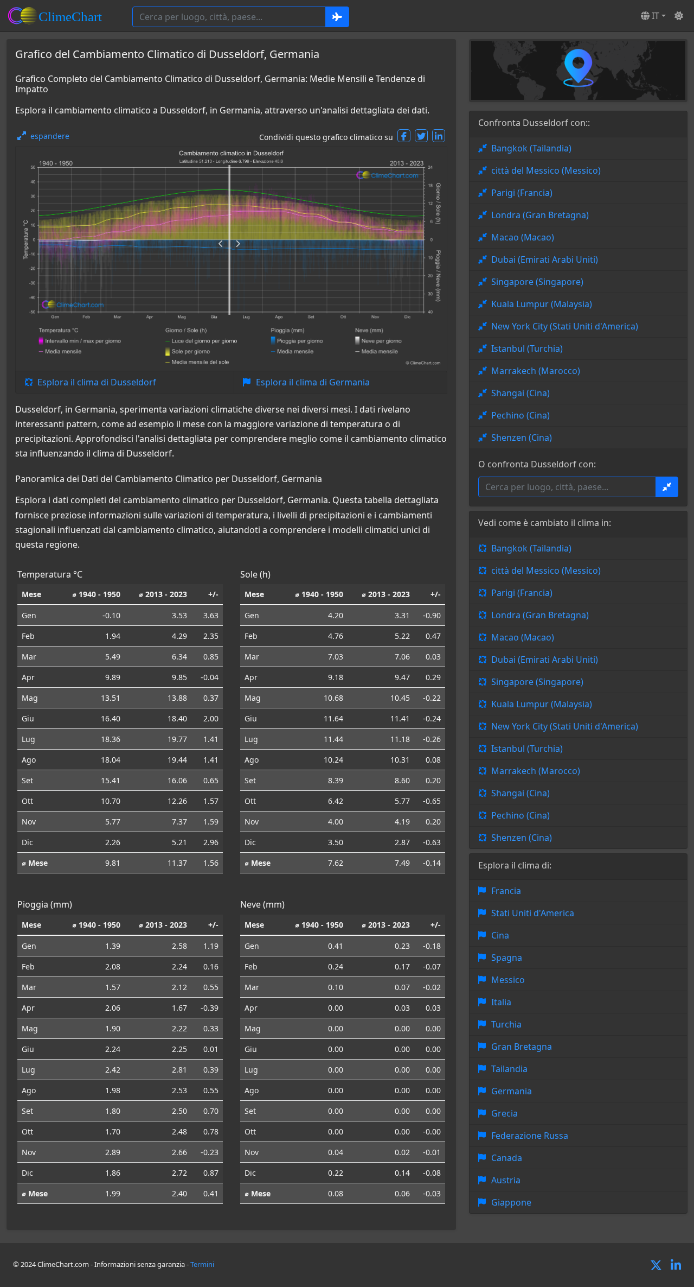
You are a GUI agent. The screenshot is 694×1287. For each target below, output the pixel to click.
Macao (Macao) (522, 237)
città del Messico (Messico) (546, 170)
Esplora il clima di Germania (313, 382)
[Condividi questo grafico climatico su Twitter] (421, 135)
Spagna (506, 957)
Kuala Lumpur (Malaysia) (541, 304)
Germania (511, 1091)
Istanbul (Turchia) (527, 348)
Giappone (511, 1202)
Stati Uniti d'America (532, 913)
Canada (506, 1158)
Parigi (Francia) (521, 193)
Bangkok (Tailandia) (531, 148)
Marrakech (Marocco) (535, 371)
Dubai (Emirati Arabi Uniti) (544, 259)
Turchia (506, 1024)
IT (654, 16)
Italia (501, 1002)
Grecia (504, 1113)
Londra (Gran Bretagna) (540, 215)
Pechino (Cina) (520, 415)
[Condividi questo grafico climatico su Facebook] (403, 135)
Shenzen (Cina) (521, 437)
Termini (202, 1264)
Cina (500, 935)
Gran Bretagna (521, 1047)
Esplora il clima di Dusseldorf (96, 382)
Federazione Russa (529, 1136)
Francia (506, 891)
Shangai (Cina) (520, 393)
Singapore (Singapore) (537, 282)
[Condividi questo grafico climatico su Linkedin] (438, 135)
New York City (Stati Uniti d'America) (564, 326)
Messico (508, 980)
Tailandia (509, 1069)
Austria (505, 1180)
